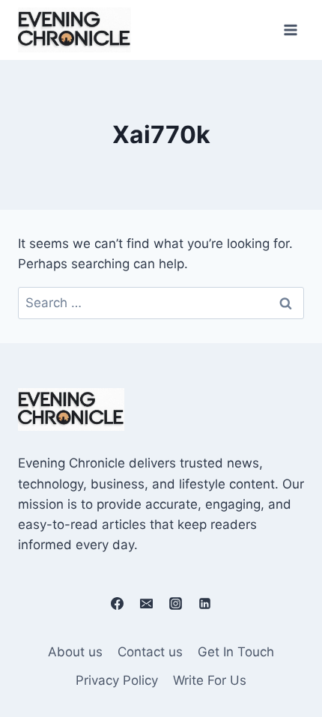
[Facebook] (117, 603)
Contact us (150, 651)
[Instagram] (176, 603)
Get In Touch (236, 651)
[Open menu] (290, 29)
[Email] (146, 603)
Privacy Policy (117, 680)
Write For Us (209, 680)
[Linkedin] (205, 603)
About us (75, 651)
